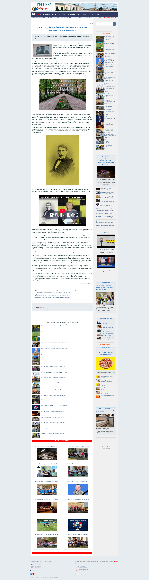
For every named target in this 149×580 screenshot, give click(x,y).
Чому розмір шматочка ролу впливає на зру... (108, 396)
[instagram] (35, 574)
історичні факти (42, 309)
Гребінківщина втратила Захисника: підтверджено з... (54, 348)
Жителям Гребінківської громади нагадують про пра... (54, 372)
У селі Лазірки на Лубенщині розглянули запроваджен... (107, 196)
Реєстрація (60, 324)
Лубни (48, 309)
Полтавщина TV (109, 273)
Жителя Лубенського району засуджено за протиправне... (107, 200)
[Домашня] (33, 15)
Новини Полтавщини (53, 17)
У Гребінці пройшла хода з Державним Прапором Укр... (54, 325)
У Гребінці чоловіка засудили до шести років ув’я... (53, 399)
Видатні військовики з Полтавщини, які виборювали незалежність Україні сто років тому (57, 294)
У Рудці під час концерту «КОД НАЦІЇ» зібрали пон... (53, 389)
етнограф (72, 309)
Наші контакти (34, 561)
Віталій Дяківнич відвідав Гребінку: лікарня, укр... (53, 433)
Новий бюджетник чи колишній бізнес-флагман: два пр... (108, 204)
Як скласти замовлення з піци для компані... (107, 376)
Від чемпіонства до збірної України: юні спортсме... (53, 331)
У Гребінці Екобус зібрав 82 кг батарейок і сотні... (53, 422)
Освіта (80, 17)
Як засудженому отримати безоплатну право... (107, 330)
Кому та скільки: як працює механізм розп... (107, 322)
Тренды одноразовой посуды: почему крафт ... (107, 380)
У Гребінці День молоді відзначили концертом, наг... (53, 366)
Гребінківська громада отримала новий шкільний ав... (54, 342)
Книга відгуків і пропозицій (82, 567)
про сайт (39, 567)
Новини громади (64, 17)
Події (70, 17)
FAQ (77, 569)
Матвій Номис (65, 309)
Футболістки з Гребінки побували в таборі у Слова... (53, 354)
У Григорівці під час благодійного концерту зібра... (53, 377)
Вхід (65, 324)
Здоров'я (91, 17)
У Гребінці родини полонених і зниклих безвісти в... (53, 411)
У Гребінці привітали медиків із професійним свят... (53, 428)
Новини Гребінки (43, 17)
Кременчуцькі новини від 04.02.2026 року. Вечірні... (106, 270)
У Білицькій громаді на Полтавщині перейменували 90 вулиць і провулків (53, 297)
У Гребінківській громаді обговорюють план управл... (54, 337)
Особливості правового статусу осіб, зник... (107, 334)
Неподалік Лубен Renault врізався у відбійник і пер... (106, 189)
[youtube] (33, 574)
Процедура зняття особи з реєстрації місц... (107, 338)
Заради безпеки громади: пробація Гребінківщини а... (54, 382)
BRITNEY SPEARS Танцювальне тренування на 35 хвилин (106, 250)
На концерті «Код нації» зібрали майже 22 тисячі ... (53, 417)
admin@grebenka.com (37, 563)
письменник (54, 309)
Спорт (95, 17)
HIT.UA (77, 573)
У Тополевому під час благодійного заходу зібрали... (53, 360)
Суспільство (75, 17)
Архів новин (35, 17)
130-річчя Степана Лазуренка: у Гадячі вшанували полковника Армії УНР (53, 295)
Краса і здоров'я (109, 252)
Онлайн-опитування (81, 566)
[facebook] (31, 574)
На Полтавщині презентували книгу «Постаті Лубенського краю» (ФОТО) (53, 292)
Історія (59, 309)
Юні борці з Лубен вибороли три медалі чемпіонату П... (107, 192)
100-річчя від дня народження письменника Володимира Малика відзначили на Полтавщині (58, 290)
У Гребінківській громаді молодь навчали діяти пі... (53, 395)
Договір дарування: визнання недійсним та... (107, 326)
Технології (100, 17)
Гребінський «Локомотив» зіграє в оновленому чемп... (54, 405)
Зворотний (35, 566)
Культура (85, 17)
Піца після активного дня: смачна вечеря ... (107, 392)
